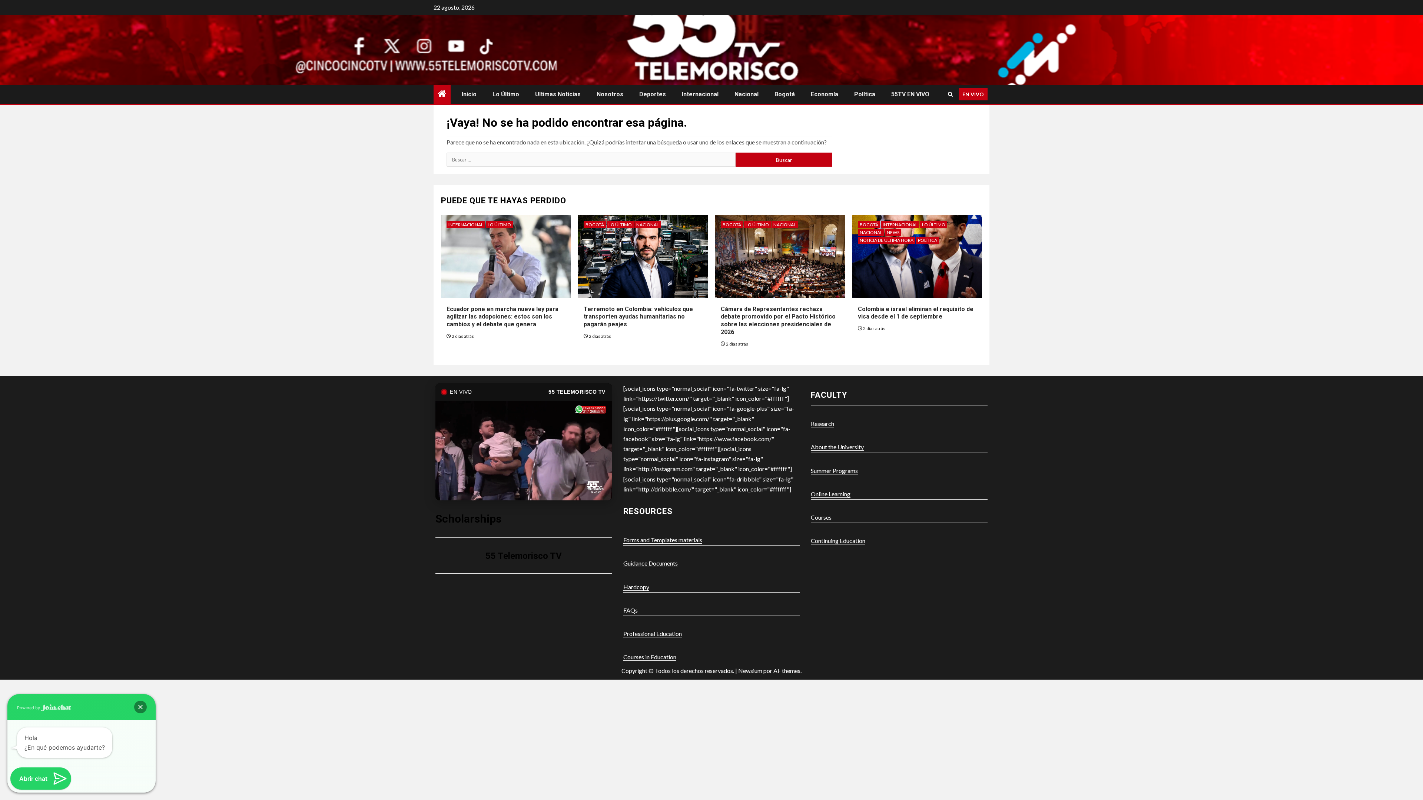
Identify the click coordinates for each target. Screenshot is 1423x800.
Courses (821, 517)
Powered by (29, 707)
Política (864, 94)
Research (822, 423)
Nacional (746, 94)
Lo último (505, 94)
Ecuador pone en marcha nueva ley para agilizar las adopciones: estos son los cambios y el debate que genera (502, 317)
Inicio (469, 94)
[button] (140, 707)
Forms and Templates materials (662, 539)
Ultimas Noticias (558, 94)
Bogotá (784, 94)
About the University (837, 446)
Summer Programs (834, 470)
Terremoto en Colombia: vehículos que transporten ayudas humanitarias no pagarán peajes (638, 317)
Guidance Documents (650, 563)
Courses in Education (649, 656)
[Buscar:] (591, 160)
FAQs (630, 610)
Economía (824, 94)
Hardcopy (636, 586)
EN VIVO (973, 94)
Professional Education (652, 633)
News (893, 232)
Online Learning (830, 493)
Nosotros (610, 94)
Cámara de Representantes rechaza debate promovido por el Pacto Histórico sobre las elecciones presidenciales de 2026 (778, 321)
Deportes (652, 94)
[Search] (950, 94)
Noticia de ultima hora (886, 240)
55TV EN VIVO (910, 94)
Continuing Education (838, 540)
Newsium (750, 670)
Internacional (700, 94)
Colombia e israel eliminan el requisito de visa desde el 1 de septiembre (915, 313)
